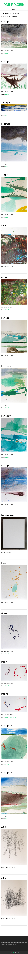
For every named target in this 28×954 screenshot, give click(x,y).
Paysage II (6, 61)
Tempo (4, 174)
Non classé (7, 269)
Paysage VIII (6, 772)
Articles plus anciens (22, 930)
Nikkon (14, 952)
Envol (3, 563)
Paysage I (5, 21)
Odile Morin (14, 4)
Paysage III (6, 317)
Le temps (5, 123)
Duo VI (4, 661)
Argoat (4, 277)
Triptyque (5, 102)
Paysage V (6, 415)
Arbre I (4, 225)
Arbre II (4, 826)
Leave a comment (13, 717)
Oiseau (4, 613)
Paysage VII (6, 725)
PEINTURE (7, 53)
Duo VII (4, 693)
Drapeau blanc (7, 515)
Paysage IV (6, 366)
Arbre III (5, 878)
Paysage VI (6, 465)
